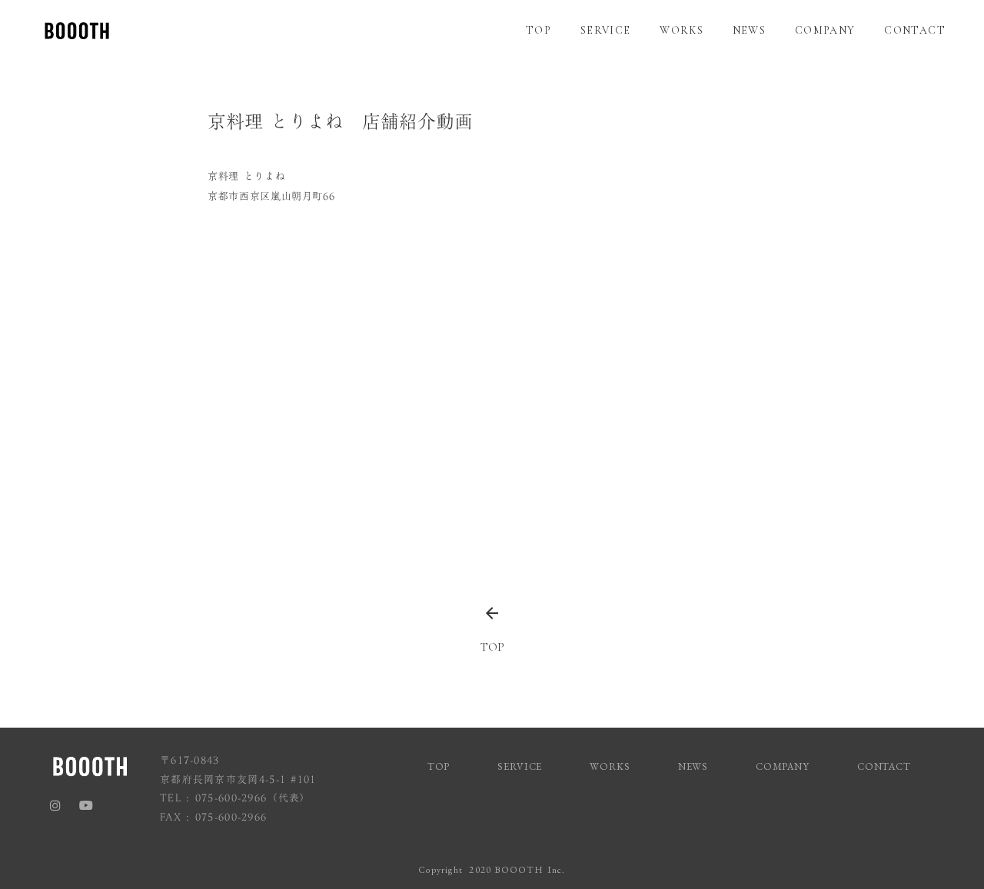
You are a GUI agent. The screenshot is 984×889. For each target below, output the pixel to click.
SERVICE (605, 30)
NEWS (749, 30)
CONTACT (915, 30)
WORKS (681, 30)
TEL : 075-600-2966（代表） (235, 798)
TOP (538, 30)
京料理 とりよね (246, 176)
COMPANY (825, 30)
